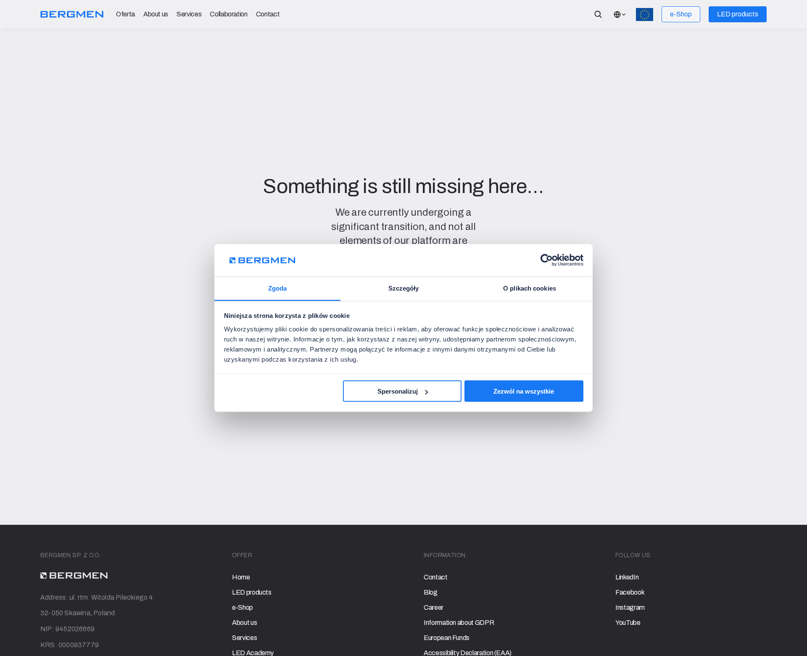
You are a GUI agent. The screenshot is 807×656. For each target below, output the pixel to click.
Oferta (125, 14)
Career (433, 607)
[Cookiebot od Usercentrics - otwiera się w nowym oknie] (546, 260)
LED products (252, 592)
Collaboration (228, 14)
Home (241, 577)
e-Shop (242, 607)
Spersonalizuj (397, 391)
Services (189, 14)
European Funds (446, 637)
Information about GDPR (459, 622)
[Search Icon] (598, 14)
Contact (268, 14)
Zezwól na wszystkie (523, 391)
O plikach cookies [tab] (529, 287)
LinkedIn (626, 577)
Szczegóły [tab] (403, 287)
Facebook (629, 592)
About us (155, 14)
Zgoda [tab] (277, 287)
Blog (431, 592)
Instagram (630, 607)
